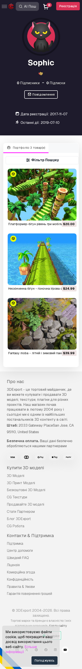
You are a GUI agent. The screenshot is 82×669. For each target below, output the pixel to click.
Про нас (15, 381)
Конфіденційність (20, 579)
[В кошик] (61, 214)
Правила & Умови (21, 586)
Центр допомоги (20, 550)
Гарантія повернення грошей (29, 593)
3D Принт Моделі (21, 483)
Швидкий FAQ (18, 557)
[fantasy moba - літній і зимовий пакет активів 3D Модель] (42, 324)
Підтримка (15, 543)
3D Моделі (15, 475)
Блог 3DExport (19, 519)
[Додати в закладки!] (70, 214)
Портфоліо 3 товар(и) (28, 148)
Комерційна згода (21, 572)
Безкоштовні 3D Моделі (26, 490)
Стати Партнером (21, 511)
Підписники (28, 83)
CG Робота (15, 526)
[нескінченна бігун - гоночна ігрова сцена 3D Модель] (42, 259)
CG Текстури (17, 497)
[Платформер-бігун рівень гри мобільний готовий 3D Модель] (42, 194)
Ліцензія (13, 565)
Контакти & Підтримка (30, 535)
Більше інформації (21, 649)
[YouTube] (65, 650)
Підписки (55, 83)
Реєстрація (68, 6)
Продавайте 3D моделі (25, 504)
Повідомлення (43, 94)
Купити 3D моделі (25, 468)
